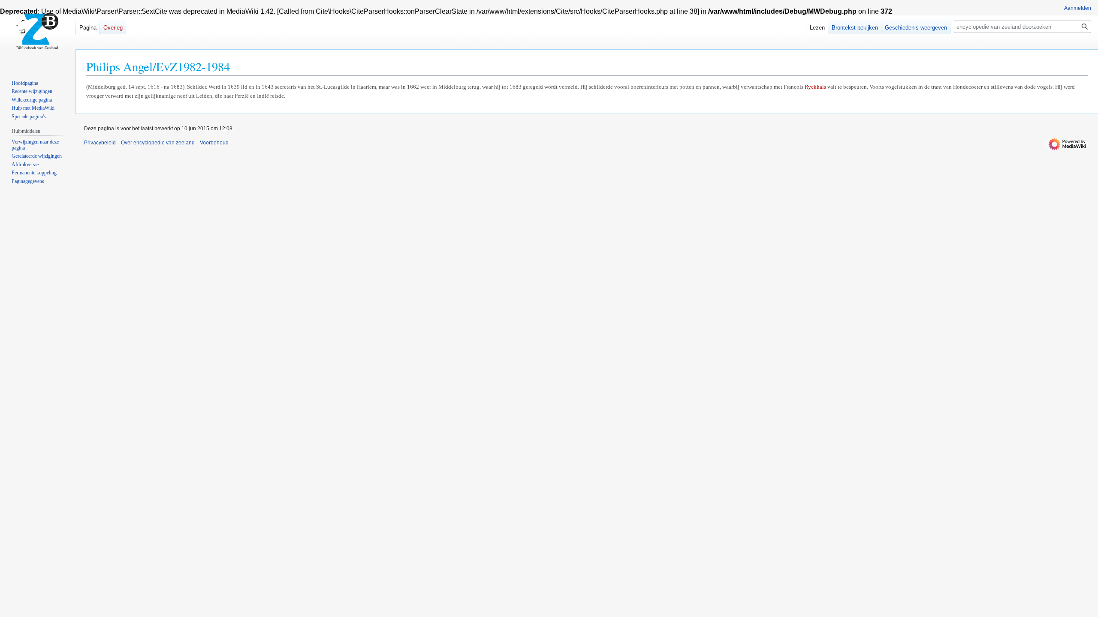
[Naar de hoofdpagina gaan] (37, 34)
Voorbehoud (214, 143)
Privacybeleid (100, 143)
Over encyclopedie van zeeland (158, 143)
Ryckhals (815, 87)
